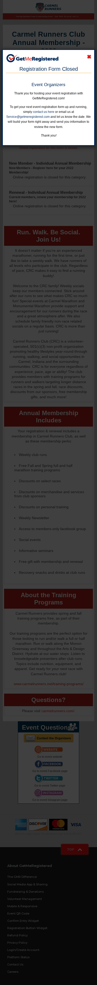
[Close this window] (89, 57)
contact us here (43, 112)
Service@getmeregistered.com (28, 117)
